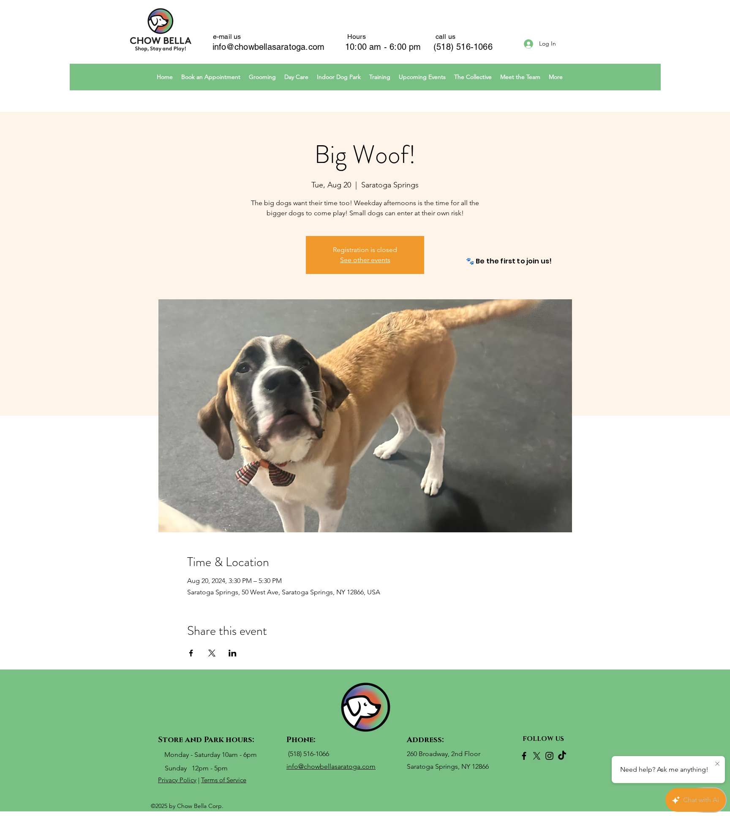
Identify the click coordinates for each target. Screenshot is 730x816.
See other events (365, 260)
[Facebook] (524, 756)
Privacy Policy (177, 780)
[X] (536, 756)
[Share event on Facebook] (191, 653)
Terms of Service (223, 780)
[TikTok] (562, 756)
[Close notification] (717, 764)
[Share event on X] (212, 653)
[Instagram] (549, 756)
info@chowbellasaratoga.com (268, 47)
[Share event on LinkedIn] (233, 653)
